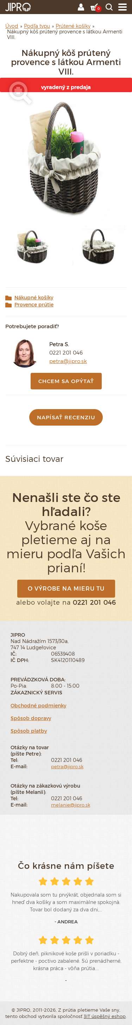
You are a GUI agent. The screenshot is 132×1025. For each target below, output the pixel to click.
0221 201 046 (66, 352)
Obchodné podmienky (38, 705)
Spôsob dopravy (31, 718)
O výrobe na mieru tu (66, 588)
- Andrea (66, 921)
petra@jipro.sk (68, 361)
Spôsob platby (29, 731)
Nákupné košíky (33, 297)
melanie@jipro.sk (70, 805)
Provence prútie (34, 304)
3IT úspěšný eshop (105, 1016)
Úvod (11, 26)
